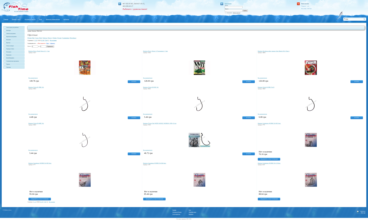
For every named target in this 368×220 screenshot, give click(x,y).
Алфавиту (52, 43)
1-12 (36, 40)
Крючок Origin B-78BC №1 (36, 87)
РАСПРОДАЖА (10, 58)
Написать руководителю (53, 19)
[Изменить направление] (37, 43)
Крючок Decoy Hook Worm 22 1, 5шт (39, 51)
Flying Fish (31, 38)
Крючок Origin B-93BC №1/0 (266, 87)
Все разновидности (33, 78)
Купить (134, 81)
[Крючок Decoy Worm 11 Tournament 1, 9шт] (199, 74)
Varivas (45, 38)
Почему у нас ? (16, 19)
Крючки (34, 31)
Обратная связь (192, 212)
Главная (6, 19)
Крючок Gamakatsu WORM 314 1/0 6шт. (269, 163)
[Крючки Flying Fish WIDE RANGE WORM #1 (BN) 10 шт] (199, 146)
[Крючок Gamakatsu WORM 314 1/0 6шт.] (311, 186)
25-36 (42, 40)
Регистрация (228, 3)
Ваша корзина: (305, 3)
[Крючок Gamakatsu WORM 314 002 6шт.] (85, 186)
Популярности (42, 43)
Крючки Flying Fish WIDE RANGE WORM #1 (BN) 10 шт (159, 123)
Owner (59, 38)
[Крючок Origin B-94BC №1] (85, 146)
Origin (55, 38)
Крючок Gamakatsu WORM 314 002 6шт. (40, 163)
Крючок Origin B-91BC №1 (151, 87)
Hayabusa (73, 38)
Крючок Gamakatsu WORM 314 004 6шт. (154, 163)
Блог (40, 19)
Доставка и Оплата (30, 19)
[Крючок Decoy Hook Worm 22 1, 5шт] (85, 74)
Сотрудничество (176, 214)
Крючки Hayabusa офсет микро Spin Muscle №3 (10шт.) (274, 51)
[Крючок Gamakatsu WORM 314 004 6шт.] (199, 186)
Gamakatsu (65, 38)
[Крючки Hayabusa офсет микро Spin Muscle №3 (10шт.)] (311, 74)
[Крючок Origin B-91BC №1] (199, 110)
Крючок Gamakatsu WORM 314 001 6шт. (269, 123)
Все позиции (53, 40)
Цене (47, 43)
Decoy (50, 38)
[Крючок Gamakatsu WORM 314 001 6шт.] (311, 146)
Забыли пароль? (236, 13)
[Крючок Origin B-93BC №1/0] (311, 110)
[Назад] (34, 41)
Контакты (66, 19)
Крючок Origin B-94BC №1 (36, 123)
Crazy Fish (38, 38)
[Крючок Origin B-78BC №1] (85, 110)
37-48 (46, 40)
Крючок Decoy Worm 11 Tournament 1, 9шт (155, 51)
